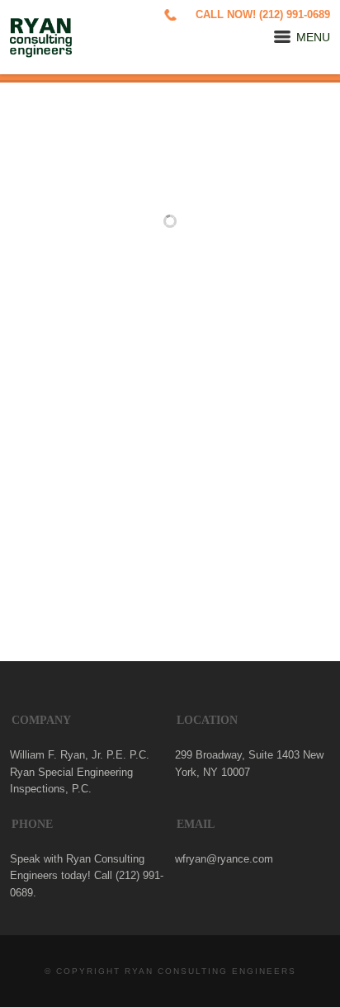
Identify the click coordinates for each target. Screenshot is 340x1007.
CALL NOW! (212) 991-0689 (263, 15)
